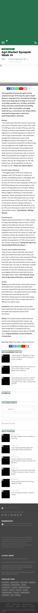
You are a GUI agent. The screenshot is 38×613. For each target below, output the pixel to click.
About (24, 606)
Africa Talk (6, 587)
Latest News (16, 604)
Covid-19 (14, 587)
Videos (18, 606)
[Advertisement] (19, 20)
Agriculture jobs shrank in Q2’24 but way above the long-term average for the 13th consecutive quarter (23, 380)
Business (32, 582)
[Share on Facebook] (8, 88)
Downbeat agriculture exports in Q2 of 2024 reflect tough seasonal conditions (23, 368)
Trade (24, 585)
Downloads (9, 606)
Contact (32, 606)
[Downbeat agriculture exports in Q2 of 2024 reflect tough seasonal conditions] (6, 370)
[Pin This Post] (21, 88)
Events (11, 590)
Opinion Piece (15, 585)
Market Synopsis (27, 342)
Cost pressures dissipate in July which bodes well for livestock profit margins (22, 357)
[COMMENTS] (29, 88)
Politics (18, 590)
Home (8, 604)
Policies (4, 590)
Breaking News (7, 592)
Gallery (16, 592)
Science (25, 590)
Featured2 (23, 582)
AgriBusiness (25, 592)
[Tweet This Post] (13, 88)
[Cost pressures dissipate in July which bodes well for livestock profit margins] (6, 358)
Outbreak (5, 595)
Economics (5, 585)
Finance (17, 595)
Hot (12, 595)
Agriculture (15, 582)
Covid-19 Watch (27, 604)
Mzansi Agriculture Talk (18, 59)
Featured (17, 342)
